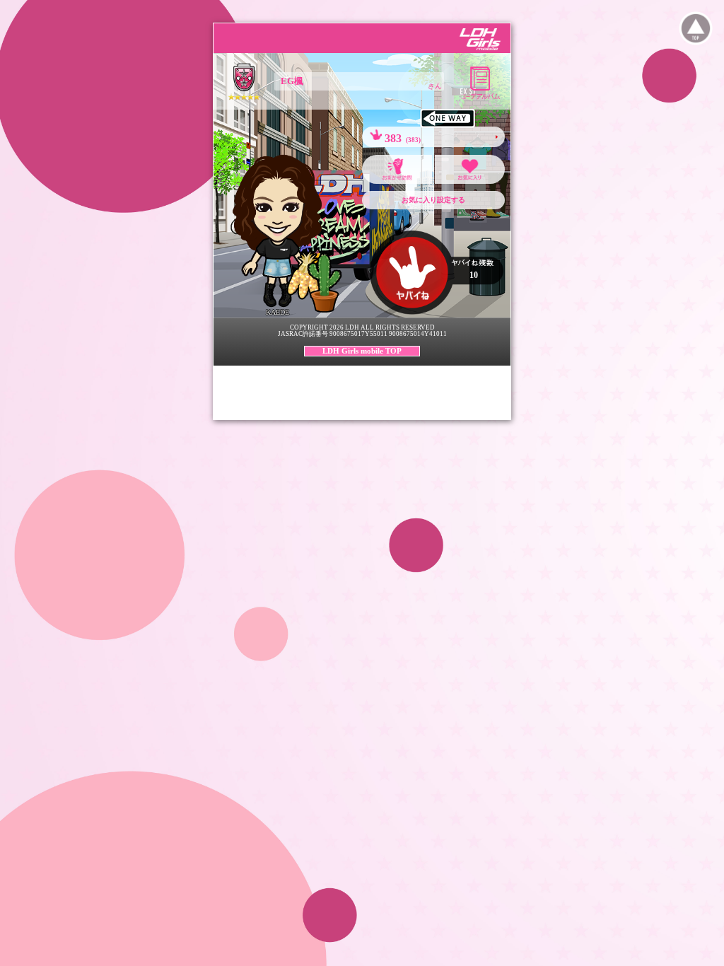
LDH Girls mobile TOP (362, 351)
